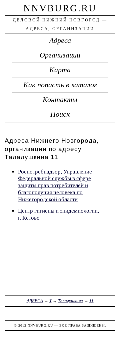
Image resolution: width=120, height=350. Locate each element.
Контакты (60, 100)
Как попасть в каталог (60, 85)
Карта (60, 70)
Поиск (60, 114)
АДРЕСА (35, 300)
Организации (60, 55)
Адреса (60, 40)
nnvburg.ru (60, 8)
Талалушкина (70, 300)
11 (91, 300)
